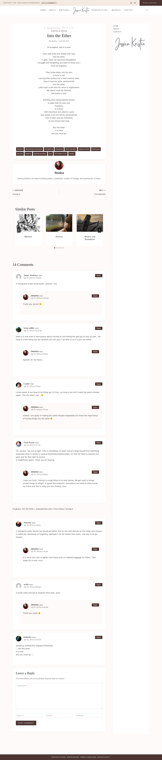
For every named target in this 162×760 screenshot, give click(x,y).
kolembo (27, 637)
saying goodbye (40, 153)
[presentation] (28, 223)
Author (20, 149)
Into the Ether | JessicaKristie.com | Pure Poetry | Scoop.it (47, 509)
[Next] (99, 230)
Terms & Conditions (88, 757)
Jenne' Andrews (31, 275)
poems (20, 153)
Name (20, 715)
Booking (116, 10)
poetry (28, 153)
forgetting (49, 149)
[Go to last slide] (18, 230)
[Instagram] (134, 3)
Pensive (59, 236)
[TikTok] (131, 3)
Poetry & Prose (59, 31)
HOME (43, 10)
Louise (27, 384)
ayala (26, 584)
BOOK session (149, 3)
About (52, 10)
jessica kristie (84, 149)
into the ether (71, 149)
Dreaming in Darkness (34, 149)
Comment (22, 686)
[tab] (54, 247)
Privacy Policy (104, 757)
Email (50, 715)
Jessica (54, 41)
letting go (96, 149)
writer (71, 153)
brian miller (29, 328)
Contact (128, 10)
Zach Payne (29, 442)
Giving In (18, 192)
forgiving (59, 149)
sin (50, 153)
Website (80, 715)
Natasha (27, 522)
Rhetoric (28, 236)
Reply (99, 275)
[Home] (44, 28)
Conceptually (100, 192)
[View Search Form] (146, 10)
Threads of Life (61, 153)
